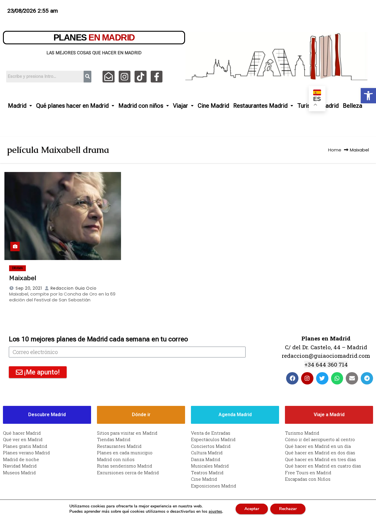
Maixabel (22, 278)
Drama (17, 268)
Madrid (17, 105)
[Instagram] (125, 77)
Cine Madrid (213, 105)
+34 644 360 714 (326, 364)
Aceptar (251, 509)
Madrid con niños (140, 105)
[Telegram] (367, 378)
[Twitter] (322, 378)
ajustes (215, 511)
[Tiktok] (141, 77)
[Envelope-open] (109, 77)
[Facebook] (292, 378)
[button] (368, 95)
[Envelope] (352, 378)
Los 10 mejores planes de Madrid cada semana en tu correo (98, 339)
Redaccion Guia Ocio (72, 288)
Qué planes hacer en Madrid (72, 105)
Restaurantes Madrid (260, 105)
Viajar (180, 105)
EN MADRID (94, 37)
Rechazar (288, 509)
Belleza (352, 105)
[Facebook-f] (157, 77)
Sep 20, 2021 (29, 288)
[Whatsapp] (337, 378)
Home (334, 150)
